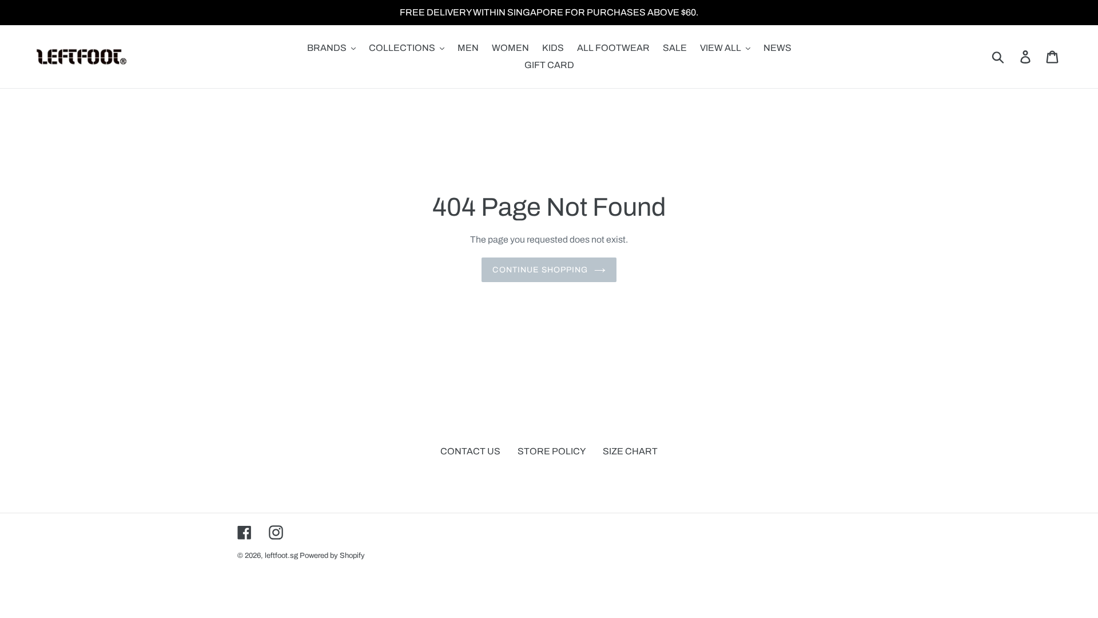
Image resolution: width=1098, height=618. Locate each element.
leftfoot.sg (281, 556)
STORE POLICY (552, 451)
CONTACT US (470, 451)
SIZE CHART (630, 451)
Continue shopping (540, 270)
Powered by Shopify (332, 556)
